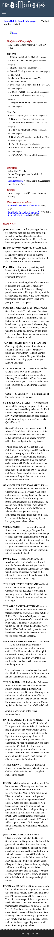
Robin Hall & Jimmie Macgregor (20, 21)
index (22, 933)
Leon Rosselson (15, 180)
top (28, 933)
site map (35, 933)
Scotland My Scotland (18, 215)
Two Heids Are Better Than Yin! (23, 205)
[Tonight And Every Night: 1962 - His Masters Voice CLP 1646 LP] (13, 33)
